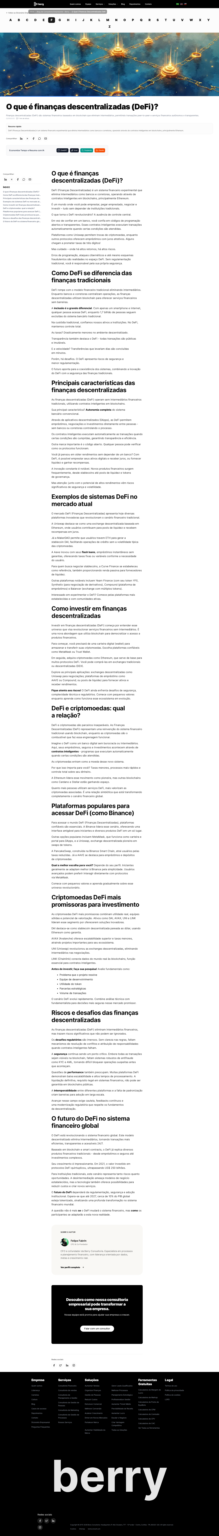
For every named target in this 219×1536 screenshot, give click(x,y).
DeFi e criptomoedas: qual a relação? (19, 208)
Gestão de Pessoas (93, 1395)
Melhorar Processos (120, 1390)
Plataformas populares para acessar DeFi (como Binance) (22, 211)
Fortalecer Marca (92, 1422)
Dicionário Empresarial (40, 1422)
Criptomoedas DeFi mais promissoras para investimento (22, 215)
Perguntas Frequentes (40, 1427)
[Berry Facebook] (54, 1365)
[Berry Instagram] (73, 1365)
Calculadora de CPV (146, 1419)
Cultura (34, 1399)
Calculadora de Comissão (148, 1414)
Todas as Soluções (119, 1430)
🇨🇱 (185, 4)
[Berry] (38, 4)
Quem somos (75, 4)
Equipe (88, 4)
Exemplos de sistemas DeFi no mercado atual (22, 202)
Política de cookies (172, 1395)
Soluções (112, 4)
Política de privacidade (174, 1390)
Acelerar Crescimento (94, 1413)
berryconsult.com (94, 1529)
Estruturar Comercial (93, 1404)
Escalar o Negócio (119, 1418)
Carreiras (35, 1395)
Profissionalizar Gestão (121, 1399)
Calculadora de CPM (146, 1410)
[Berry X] (60, 1365)
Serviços (99, 4)
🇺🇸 (181, 4)
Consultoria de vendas (67, 1390)
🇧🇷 (177, 4)
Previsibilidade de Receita (122, 1408)
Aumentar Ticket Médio (121, 1404)
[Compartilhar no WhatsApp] (39, 138)
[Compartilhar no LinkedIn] (21, 138)
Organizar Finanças (93, 1390)
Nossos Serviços (65, 1422)
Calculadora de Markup (148, 1397)
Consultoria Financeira (67, 1386)
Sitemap (82, 1529)
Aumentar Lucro (118, 1413)
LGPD (167, 1399)
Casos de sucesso (38, 1408)
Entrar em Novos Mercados (96, 1418)
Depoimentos (134, 4)
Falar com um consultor (97, 1328)
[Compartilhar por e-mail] (45, 138)
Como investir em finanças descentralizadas (22, 205)
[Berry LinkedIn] (67, 1365)
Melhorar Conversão (93, 1408)
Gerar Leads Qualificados (122, 1386)
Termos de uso (171, 1386)
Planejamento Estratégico (122, 1395)
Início (32, 12)
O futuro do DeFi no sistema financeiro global (22, 221)
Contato (148, 4)
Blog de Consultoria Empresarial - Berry (53, 12)
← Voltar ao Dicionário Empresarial (20, 13)
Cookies (73, 1529)
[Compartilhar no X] (27, 138)
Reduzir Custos (91, 1399)
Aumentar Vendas (92, 1386)
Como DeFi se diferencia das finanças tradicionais (22, 195)
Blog (123, 4)
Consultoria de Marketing (68, 1410)
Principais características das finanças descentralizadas (22, 198)
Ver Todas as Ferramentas (149, 1428)
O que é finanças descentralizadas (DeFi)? (82, 106)
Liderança (35, 1390)
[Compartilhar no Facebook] (33, 138)
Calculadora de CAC (146, 1423)
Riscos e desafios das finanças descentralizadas (22, 218)
